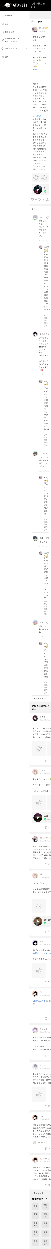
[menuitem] (15, 15)
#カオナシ (37, 69)
